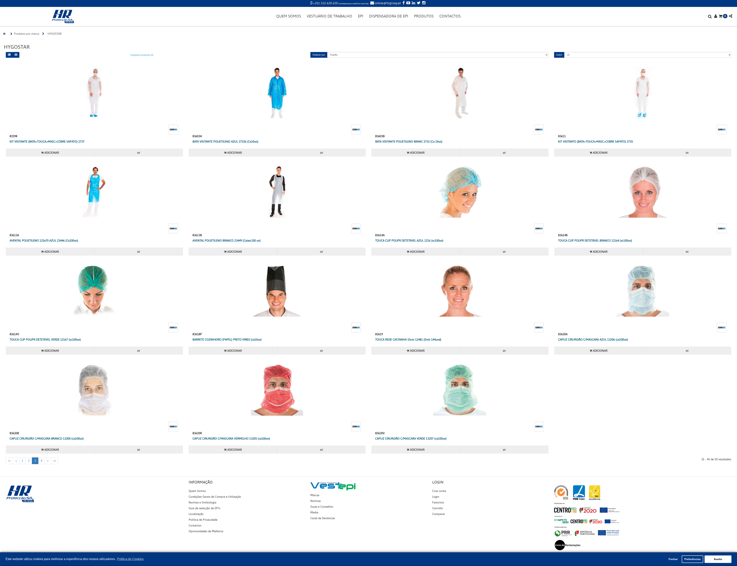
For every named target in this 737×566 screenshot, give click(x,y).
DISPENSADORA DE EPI (388, 16)
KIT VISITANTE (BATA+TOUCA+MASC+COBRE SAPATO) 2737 (47, 141)
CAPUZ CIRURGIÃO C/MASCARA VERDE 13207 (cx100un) (411, 438)
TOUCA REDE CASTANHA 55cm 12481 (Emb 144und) (408, 339)
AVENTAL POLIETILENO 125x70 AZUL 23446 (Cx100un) (44, 240)
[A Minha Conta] (715, 16)
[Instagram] (423, 3)
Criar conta (439, 491)
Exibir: (559, 55)
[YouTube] (407, 3)
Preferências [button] (692, 559)
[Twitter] (418, 3)
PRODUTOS (424, 16)
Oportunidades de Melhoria (206, 531)
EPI (360, 16)
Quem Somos (197, 491)
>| (54, 461)
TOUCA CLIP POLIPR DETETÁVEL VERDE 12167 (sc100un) (45, 339)
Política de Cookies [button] (130, 559)
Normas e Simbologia (202, 502)
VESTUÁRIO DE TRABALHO (329, 16)
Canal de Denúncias (322, 518)
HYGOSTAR (55, 34)
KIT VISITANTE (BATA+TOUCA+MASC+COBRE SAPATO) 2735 (595, 141)
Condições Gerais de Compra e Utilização (215, 497)
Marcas (314, 495)
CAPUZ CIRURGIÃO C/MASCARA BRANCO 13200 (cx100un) (47, 438)
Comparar (438, 514)
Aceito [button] (718, 559)
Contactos (195, 525)
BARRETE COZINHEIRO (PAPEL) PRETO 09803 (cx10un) (227, 339)
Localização (196, 514)
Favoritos (438, 502)
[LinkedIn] (413, 3)
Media (314, 512)
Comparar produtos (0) (141, 55)
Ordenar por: (318, 55)
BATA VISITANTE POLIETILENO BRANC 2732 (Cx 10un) (408, 141)
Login (435, 497)
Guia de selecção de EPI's (204, 508)
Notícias (315, 501)
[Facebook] (403, 3)
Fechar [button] (673, 559)
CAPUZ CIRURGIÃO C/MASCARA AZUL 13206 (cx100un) (593, 339)
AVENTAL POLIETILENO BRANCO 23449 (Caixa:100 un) (227, 240)
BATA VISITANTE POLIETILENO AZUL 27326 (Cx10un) (225, 141)
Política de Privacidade (203, 520)
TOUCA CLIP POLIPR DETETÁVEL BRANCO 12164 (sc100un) (595, 240)
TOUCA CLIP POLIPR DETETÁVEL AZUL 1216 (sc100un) (409, 240)
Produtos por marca (26, 34)
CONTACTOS (450, 16)
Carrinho (437, 508)
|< (9, 461)
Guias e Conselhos (321, 507)
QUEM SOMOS (288, 16)
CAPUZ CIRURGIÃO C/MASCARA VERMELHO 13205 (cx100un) (231, 438)
